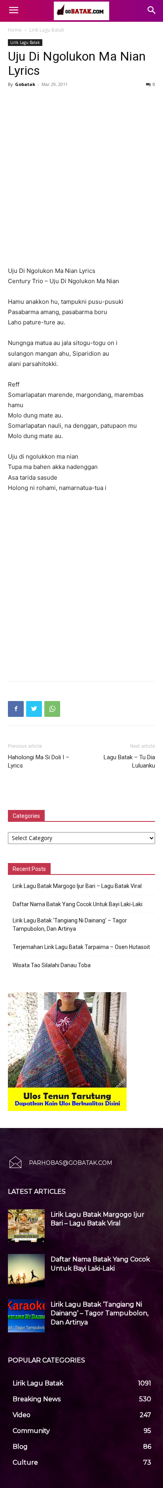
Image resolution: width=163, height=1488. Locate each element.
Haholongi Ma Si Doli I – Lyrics (38, 761)
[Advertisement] (81, 175)
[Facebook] (16, 709)
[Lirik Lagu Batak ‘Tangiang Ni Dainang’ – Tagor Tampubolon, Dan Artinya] (26, 1315)
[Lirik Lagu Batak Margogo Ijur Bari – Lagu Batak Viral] (26, 1225)
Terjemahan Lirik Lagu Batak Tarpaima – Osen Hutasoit (81, 947)
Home (15, 30)
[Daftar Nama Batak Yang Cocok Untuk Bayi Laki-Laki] (26, 1270)
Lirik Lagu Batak (46, 30)
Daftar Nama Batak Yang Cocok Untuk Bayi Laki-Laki (77, 904)
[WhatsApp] (52, 709)
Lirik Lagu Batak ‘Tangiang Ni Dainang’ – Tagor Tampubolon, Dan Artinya (70, 924)
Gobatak (25, 84)
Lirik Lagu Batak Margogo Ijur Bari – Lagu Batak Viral (77, 886)
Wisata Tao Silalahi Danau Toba (52, 965)
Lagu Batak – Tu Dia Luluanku (129, 761)
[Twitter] (34, 709)
